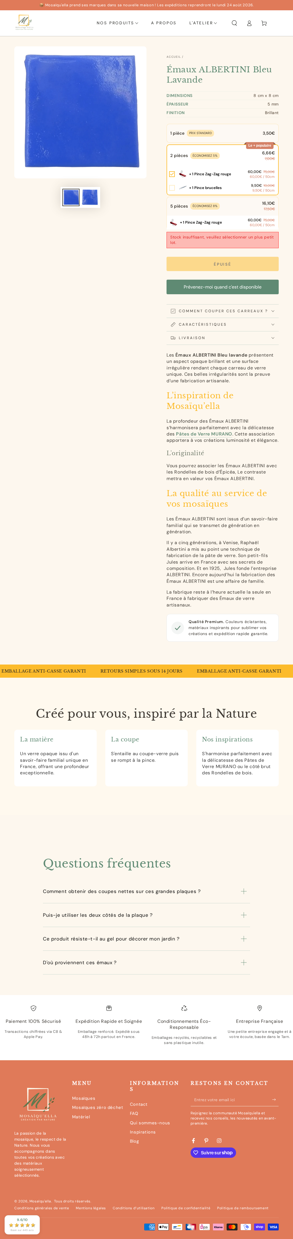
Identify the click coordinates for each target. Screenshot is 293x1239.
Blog (134, 1141)
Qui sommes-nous (150, 1123)
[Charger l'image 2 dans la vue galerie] (89, 197)
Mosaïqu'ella (40, 1201)
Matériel (81, 1117)
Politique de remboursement (243, 1208)
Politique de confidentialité (185, 1208)
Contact (139, 1104)
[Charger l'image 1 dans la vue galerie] (71, 197)
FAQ (134, 1113)
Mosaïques (83, 1098)
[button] (234, 23)
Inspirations (143, 1132)
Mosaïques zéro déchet (97, 1107)
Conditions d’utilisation (134, 1208)
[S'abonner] (275, 1099)
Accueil (174, 57)
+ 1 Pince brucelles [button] (205, 187)
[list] (146, 1029)
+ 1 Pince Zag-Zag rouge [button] (210, 174)
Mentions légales (91, 1208)
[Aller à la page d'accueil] (24, 23)
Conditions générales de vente (41, 1208)
